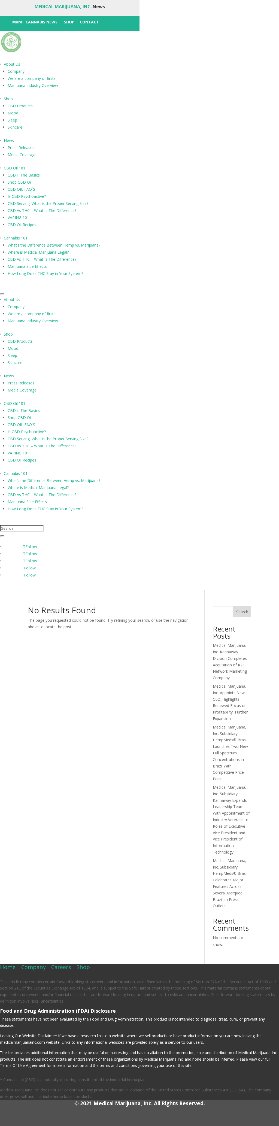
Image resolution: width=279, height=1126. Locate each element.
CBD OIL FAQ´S (21, 189)
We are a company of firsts (32, 78)
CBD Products (20, 105)
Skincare (15, 127)
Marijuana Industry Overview (33, 85)
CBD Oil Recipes (22, 224)
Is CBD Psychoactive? (27, 196)
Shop (8, 98)
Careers (61, 967)
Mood (13, 113)
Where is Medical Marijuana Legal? (38, 252)
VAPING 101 (18, 217)
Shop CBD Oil (20, 182)
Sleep (12, 120)
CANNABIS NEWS (41, 22)
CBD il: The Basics (24, 175)
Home (8, 967)
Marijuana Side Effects (27, 266)
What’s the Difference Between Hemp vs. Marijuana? (54, 245)
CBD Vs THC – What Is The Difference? (42, 210)
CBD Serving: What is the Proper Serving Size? (48, 203)
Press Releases (21, 147)
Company (16, 71)
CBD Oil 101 (14, 168)
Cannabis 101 (16, 238)
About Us (12, 64)
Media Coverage (22, 154)
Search (242, 611)
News (9, 140)
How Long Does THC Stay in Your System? (45, 273)
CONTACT (89, 22)
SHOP (69, 22)
